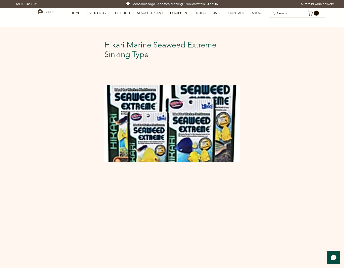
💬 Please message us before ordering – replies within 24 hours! (172, 4)
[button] (180, 13)
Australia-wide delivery (317, 4)
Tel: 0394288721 (27, 4)
